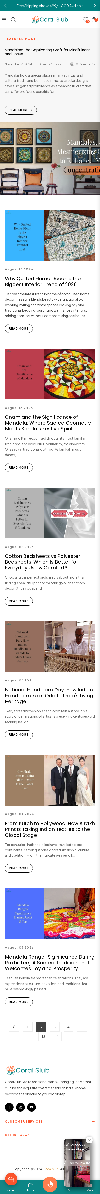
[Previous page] (14, 1027)
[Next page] (57, 1036)
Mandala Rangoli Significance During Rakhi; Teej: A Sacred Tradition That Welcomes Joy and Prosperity (50, 962)
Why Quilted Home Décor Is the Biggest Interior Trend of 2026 (43, 281)
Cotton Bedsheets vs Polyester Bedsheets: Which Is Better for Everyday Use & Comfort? (42, 562)
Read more (19, 110)
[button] (94, 5)
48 (43, 1036)
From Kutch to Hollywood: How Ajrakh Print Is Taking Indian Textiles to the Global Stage (50, 829)
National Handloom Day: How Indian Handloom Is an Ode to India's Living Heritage (49, 695)
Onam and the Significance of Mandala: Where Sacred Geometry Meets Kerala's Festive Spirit (48, 423)
